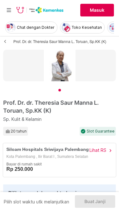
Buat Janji (95, 201)
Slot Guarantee (101, 131)
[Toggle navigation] (9, 10)
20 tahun (19, 131)
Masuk (97, 10)
